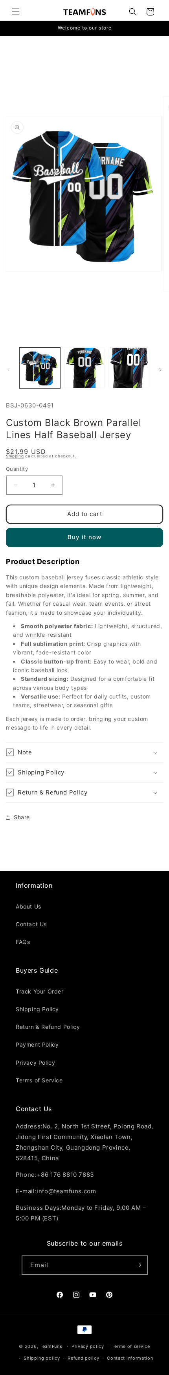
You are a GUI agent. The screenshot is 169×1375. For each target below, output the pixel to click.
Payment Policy (37, 1044)
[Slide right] (160, 369)
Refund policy (83, 1358)
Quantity (17, 469)
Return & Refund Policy (48, 1026)
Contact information (130, 1358)
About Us (28, 906)
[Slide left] (8, 369)
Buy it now (84, 537)
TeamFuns (51, 1346)
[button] (15, 11)
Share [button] (22, 817)
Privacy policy (88, 1346)
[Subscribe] (138, 1265)
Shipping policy (42, 1358)
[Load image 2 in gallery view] (84, 367)
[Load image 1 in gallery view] (39, 367)
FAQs (23, 941)
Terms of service (131, 1346)
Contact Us (31, 924)
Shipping (15, 455)
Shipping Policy (37, 1009)
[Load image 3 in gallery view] (128, 367)
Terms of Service (39, 1080)
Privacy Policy (35, 1062)
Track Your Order (40, 991)
